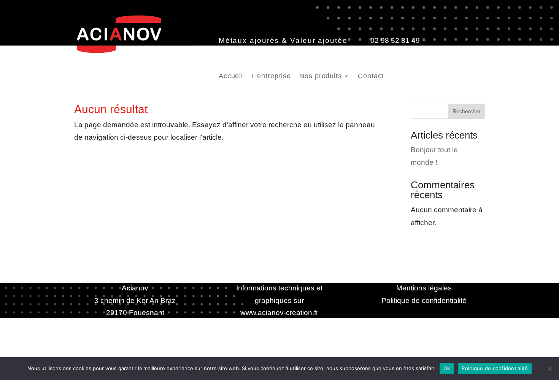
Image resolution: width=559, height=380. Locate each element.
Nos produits (320, 76)
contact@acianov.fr (250, 53)
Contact (371, 76)
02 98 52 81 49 (395, 40)
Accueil (231, 76)
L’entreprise (271, 76)
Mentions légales (424, 288)
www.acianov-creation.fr (279, 313)
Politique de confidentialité (424, 300)
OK (447, 368)
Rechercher (467, 111)
